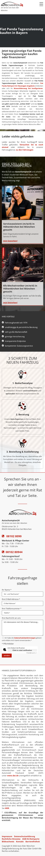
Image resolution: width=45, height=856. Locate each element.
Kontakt (20, 841)
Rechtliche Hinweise (11, 839)
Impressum (7, 836)
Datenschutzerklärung (24, 836)
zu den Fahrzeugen (24, 150)
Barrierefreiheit (33, 841)
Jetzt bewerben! (10, 241)
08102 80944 (14, 552)
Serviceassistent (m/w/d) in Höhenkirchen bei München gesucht (19, 226)
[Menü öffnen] (41, 4)
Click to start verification (22, 650)
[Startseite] (12, 6)
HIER (7, 808)
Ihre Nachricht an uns (11, 618)
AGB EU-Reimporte (30, 839)
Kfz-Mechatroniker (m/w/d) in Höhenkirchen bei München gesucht (20, 288)
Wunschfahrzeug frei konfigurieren (28, 88)
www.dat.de (12, 775)
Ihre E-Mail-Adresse (11, 599)
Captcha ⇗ (32, 653)
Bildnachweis (8, 841)
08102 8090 (14, 536)
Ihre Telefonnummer (11, 608)
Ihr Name (6, 590)
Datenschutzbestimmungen (24, 638)
